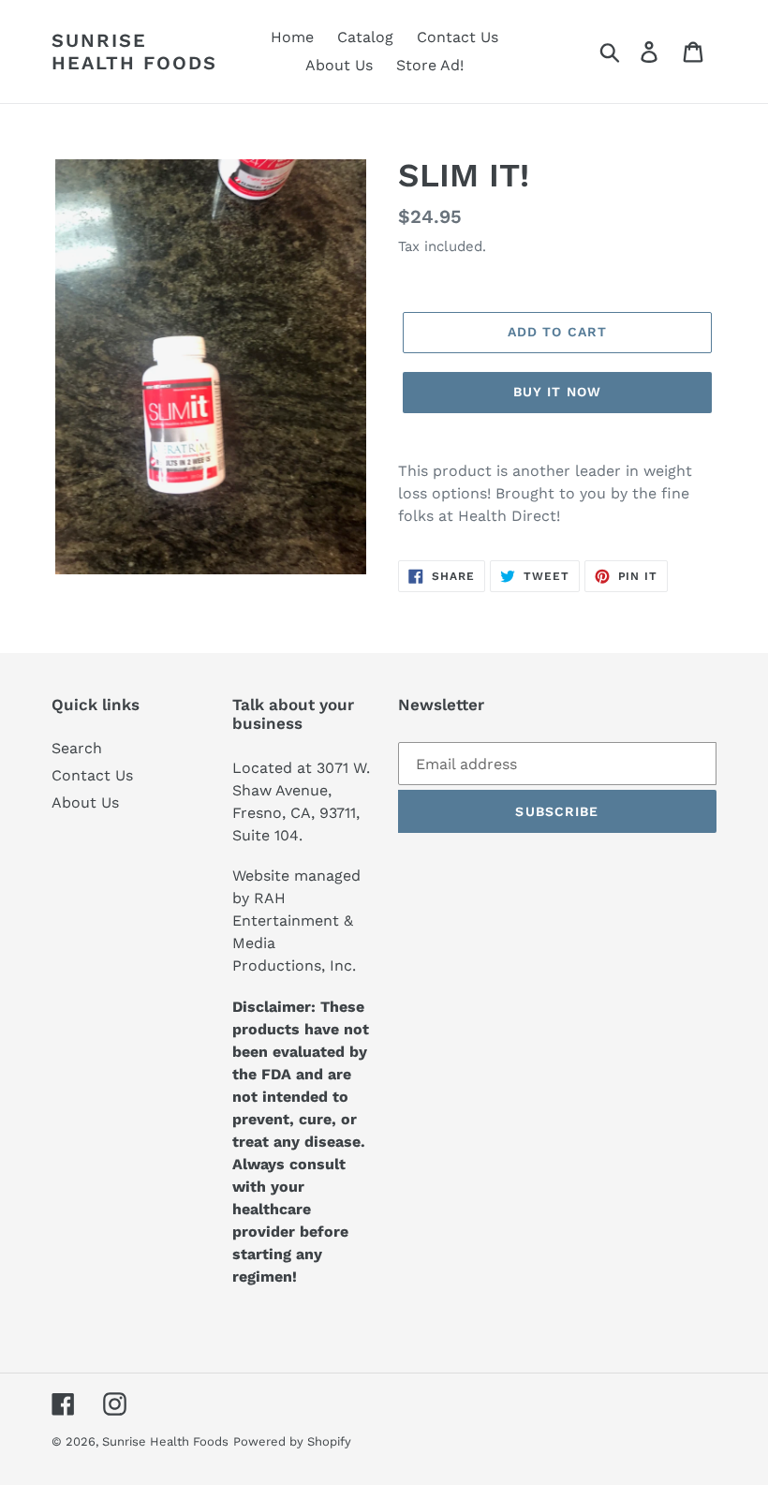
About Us (85, 802)
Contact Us (92, 775)
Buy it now (557, 391)
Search (77, 748)
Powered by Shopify (292, 1441)
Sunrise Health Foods (134, 51)
